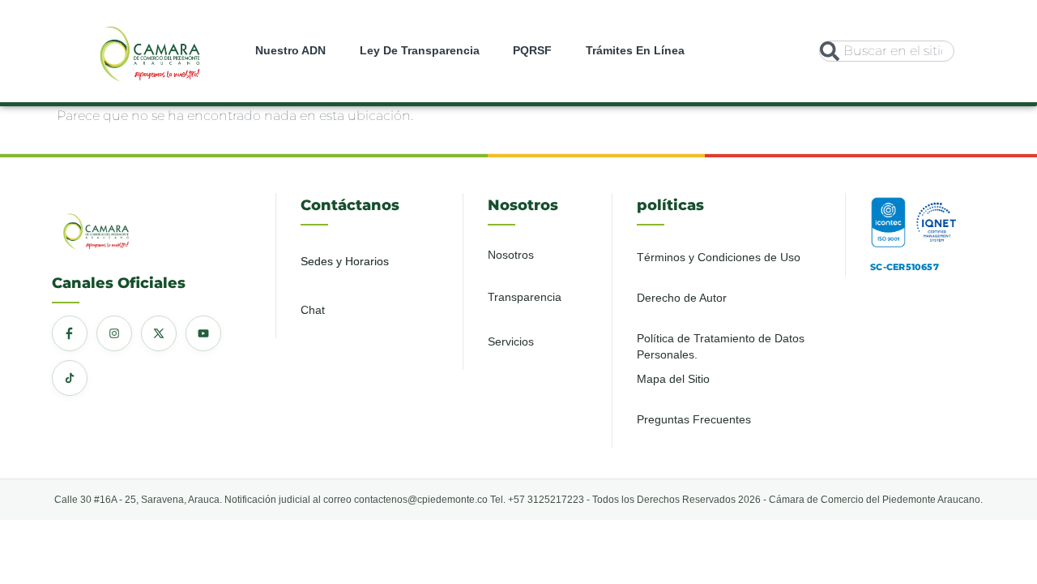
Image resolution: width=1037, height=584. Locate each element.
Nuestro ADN (290, 50)
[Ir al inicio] (150, 48)
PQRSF (532, 50)
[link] (150, 51)
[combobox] (886, 51)
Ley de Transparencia (420, 50)
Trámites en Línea (635, 50)
